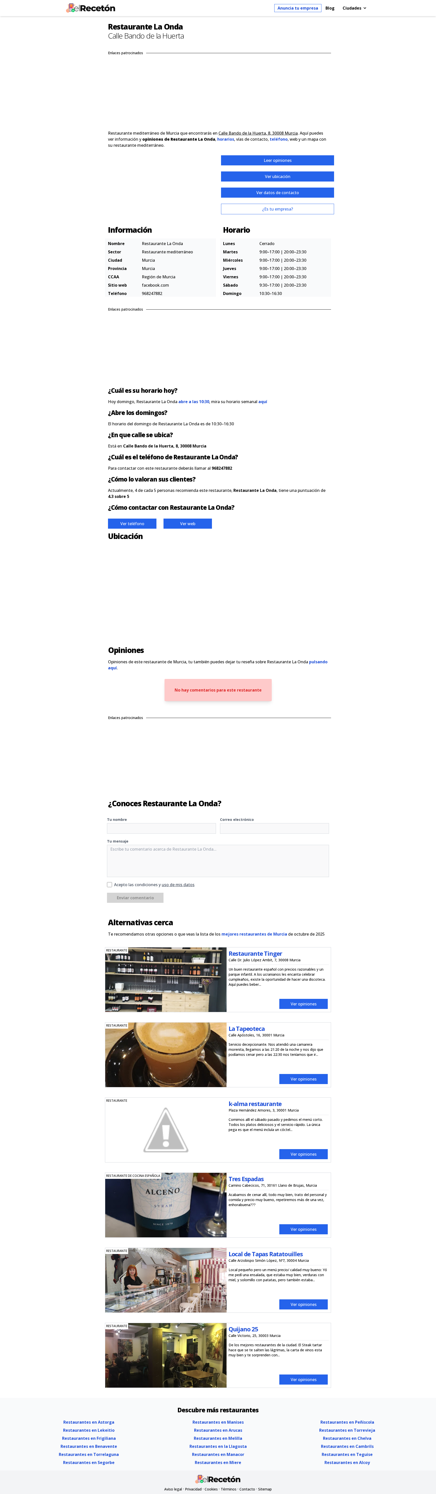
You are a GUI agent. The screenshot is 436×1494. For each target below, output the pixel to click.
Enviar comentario (135, 898)
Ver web (187, 523)
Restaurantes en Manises (218, 1422)
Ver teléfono (132, 523)
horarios (225, 139)
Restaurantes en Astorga (88, 1422)
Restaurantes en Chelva (347, 1438)
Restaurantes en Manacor (218, 1454)
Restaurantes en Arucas (218, 1430)
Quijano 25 (243, 1329)
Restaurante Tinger (255, 953)
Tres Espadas (246, 1179)
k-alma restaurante (255, 1103)
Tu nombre (117, 819)
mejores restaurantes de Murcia (254, 934)
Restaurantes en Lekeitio (89, 1430)
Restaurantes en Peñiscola (347, 1422)
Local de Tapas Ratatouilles (266, 1254)
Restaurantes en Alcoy (347, 1462)
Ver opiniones (304, 1004)
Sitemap (265, 1489)
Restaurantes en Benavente (89, 1446)
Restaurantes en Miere (218, 1462)
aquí (262, 401)
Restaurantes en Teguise (347, 1454)
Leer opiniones (278, 160)
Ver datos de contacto (277, 192)
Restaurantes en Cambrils (347, 1446)
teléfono (279, 139)
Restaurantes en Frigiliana (89, 1438)
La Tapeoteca (247, 1028)
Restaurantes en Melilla (218, 1438)
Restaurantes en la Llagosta (218, 1446)
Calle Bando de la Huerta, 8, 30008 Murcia (258, 133)
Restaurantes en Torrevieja (347, 1430)
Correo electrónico (237, 819)
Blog (330, 8)
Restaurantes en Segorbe (89, 1462)
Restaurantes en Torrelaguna (89, 1454)
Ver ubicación (277, 176)
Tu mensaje (117, 841)
